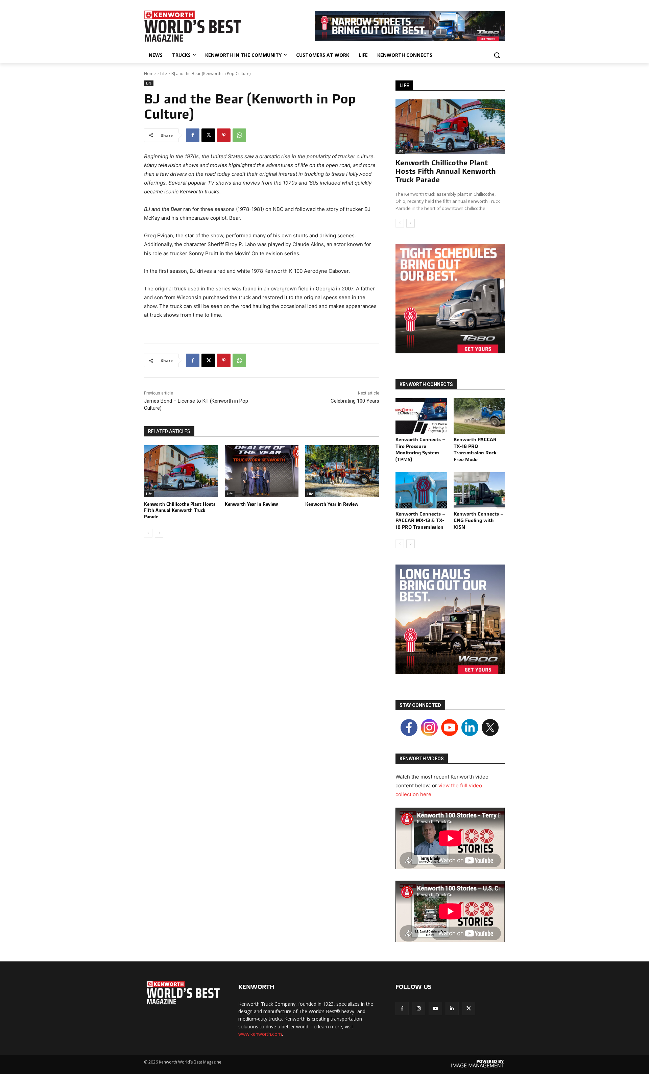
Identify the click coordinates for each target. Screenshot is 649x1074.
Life (163, 73)
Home (150, 73)
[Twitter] (468, 1008)
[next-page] (159, 533)
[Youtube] (435, 1008)
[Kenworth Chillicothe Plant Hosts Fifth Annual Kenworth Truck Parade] (181, 471)
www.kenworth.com (260, 1034)
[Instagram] (418, 1008)
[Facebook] (192, 135)
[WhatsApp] (239, 135)
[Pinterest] (224, 135)
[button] (497, 55)
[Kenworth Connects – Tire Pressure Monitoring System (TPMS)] (421, 416)
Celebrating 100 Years (355, 401)
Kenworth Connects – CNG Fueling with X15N (478, 520)
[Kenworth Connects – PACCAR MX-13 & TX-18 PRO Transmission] (421, 490)
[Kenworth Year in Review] (262, 471)
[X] (208, 135)
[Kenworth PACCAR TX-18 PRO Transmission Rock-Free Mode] (479, 416)
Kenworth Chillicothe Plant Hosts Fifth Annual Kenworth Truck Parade (180, 510)
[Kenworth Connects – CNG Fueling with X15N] (479, 490)
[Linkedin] (452, 1008)
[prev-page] (148, 533)
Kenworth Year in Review (251, 504)
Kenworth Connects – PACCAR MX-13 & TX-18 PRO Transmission (420, 520)
